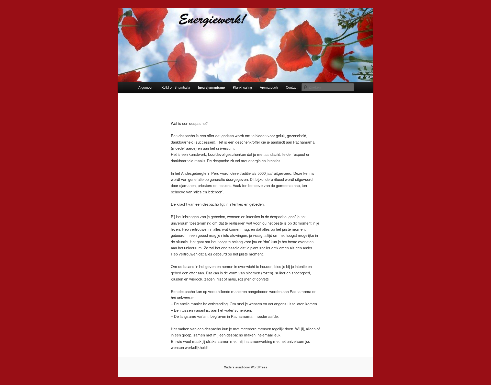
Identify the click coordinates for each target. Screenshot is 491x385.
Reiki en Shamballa (175, 87)
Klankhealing (242, 87)
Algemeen (145, 87)
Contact (291, 87)
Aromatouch (269, 87)
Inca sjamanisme (211, 87)
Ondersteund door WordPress (245, 367)
